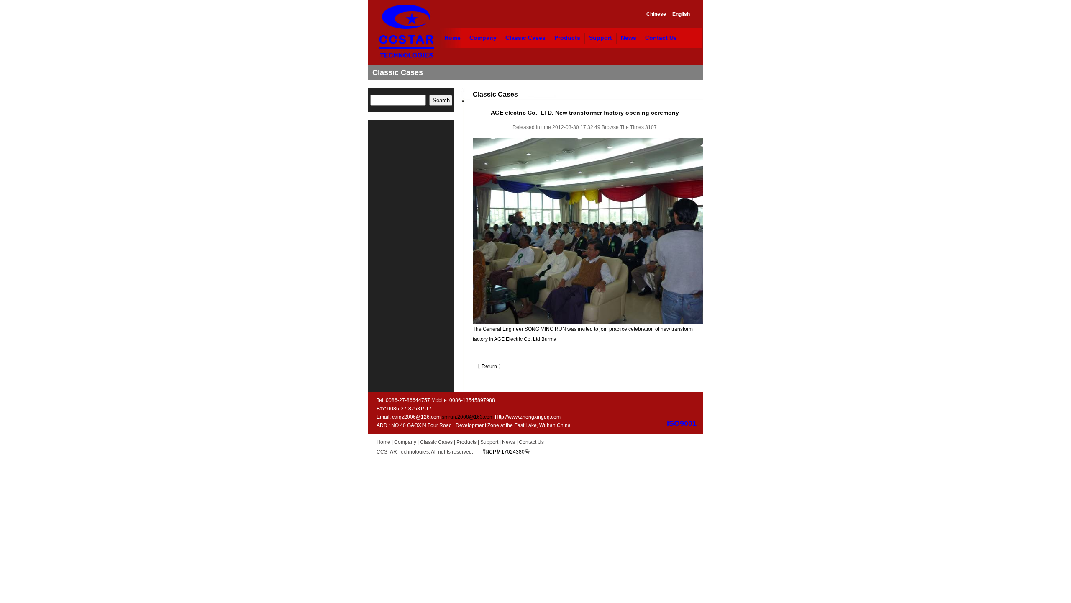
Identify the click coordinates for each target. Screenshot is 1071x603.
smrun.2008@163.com (468, 417)
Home (452, 37)
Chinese (656, 14)
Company (483, 37)
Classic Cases (525, 37)
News (628, 37)
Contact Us (661, 37)
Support (600, 37)
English (681, 14)
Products (567, 37)
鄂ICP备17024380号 (506, 452)
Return (489, 366)
